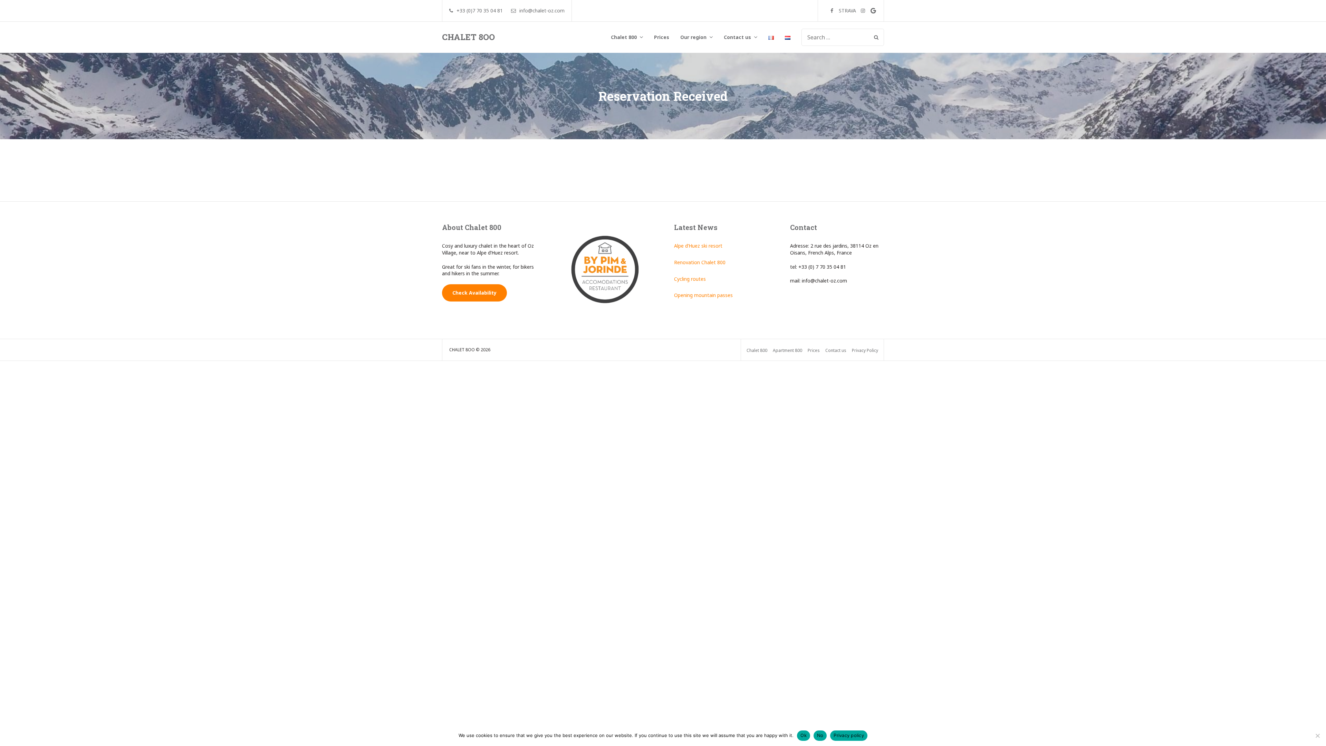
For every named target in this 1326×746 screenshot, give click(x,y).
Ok (803, 735)
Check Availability (474, 292)
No (820, 735)
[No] (1317, 735)
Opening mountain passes (703, 295)
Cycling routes (690, 279)
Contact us (737, 37)
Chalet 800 (624, 37)
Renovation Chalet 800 (700, 262)
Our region (693, 37)
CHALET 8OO (468, 36)
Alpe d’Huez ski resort (698, 245)
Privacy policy (849, 735)
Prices (661, 37)
